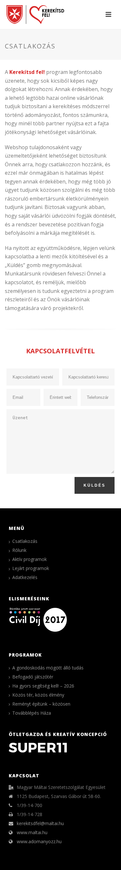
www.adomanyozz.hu (39, 841)
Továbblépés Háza (31, 713)
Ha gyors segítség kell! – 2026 (43, 686)
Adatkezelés (24, 577)
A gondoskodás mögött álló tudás (48, 668)
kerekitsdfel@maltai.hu (40, 823)
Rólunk (19, 550)
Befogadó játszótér (32, 677)
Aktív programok (29, 559)
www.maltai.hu (32, 832)
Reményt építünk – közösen (41, 704)
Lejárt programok (30, 568)
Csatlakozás (24, 541)
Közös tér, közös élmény (38, 695)
